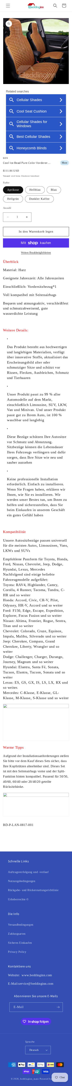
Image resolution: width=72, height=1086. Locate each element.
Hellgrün (13, 198)
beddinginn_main (29, 1079)
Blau (54, 189)
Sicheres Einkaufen (20, 942)
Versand (6, 176)
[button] (8, 5)
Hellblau (35, 189)
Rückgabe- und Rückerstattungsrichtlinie (33, 890)
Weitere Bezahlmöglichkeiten (36, 252)
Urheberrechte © (18, 899)
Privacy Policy (17, 951)
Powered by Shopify (50, 1079)
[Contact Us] (21, 975)
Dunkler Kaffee (39, 198)
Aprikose (13, 189)
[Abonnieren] (58, 1007)
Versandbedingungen (20, 924)
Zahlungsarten (17, 933)
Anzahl (7, 207)
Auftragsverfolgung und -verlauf (28, 872)
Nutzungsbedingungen (21, 881)
